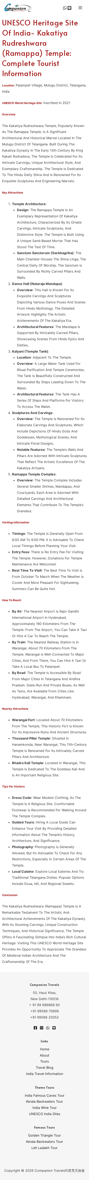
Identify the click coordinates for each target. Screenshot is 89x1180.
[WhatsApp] (65, 8)
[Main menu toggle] (80, 7)
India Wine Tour (44, 1108)
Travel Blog (44, 1067)
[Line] (69, 8)
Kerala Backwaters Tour (44, 1101)
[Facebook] (35, 1028)
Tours (44, 1061)
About (44, 1055)
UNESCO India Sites (44, 1114)
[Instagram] (41, 1028)
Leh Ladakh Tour (44, 1148)
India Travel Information (44, 1074)
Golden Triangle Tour (44, 1135)
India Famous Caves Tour (44, 1095)
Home (44, 1049)
